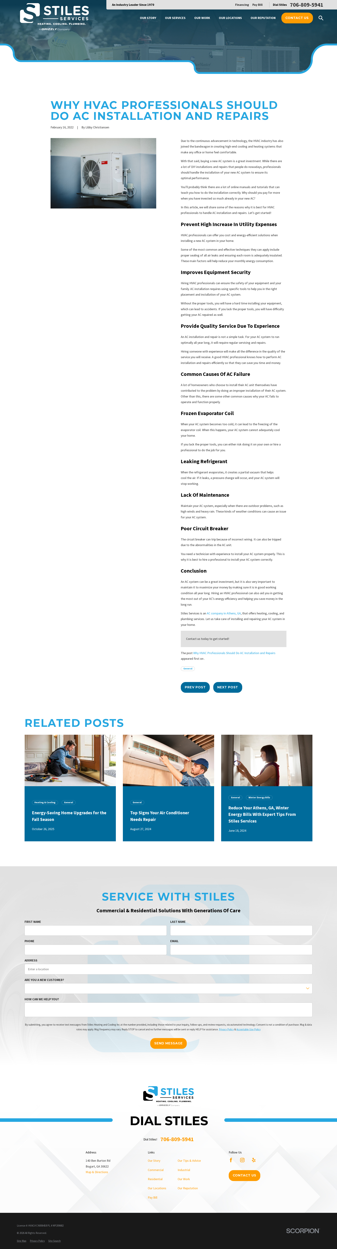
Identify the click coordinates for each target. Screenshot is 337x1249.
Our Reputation (188, 1188)
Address (31, 960)
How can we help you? (42, 999)
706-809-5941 (306, 5)
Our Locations (157, 1188)
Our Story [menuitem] (148, 18)
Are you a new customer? (44, 980)
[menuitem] (21, 1240)
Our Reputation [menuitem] (263, 18)
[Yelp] (254, 1160)
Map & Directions (97, 1172)
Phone (29, 941)
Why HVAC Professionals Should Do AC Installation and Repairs (234, 653)
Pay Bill (257, 5)
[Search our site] (321, 18)
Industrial (184, 1170)
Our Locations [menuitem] (230, 18)
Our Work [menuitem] (202, 18)
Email (174, 941)
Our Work (184, 1179)
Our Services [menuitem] (175, 18)
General (187, 668)
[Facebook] (231, 1160)
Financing (242, 5)
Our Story (154, 1161)
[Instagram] (242, 1160)
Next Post (227, 687)
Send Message (168, 1043)
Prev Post (195, 687)
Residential (155, 1179)
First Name (33, 922)
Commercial (156, 1170)
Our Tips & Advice (189, 1161)
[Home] (54, 17)
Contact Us (297, 18)
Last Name (178, 922)
